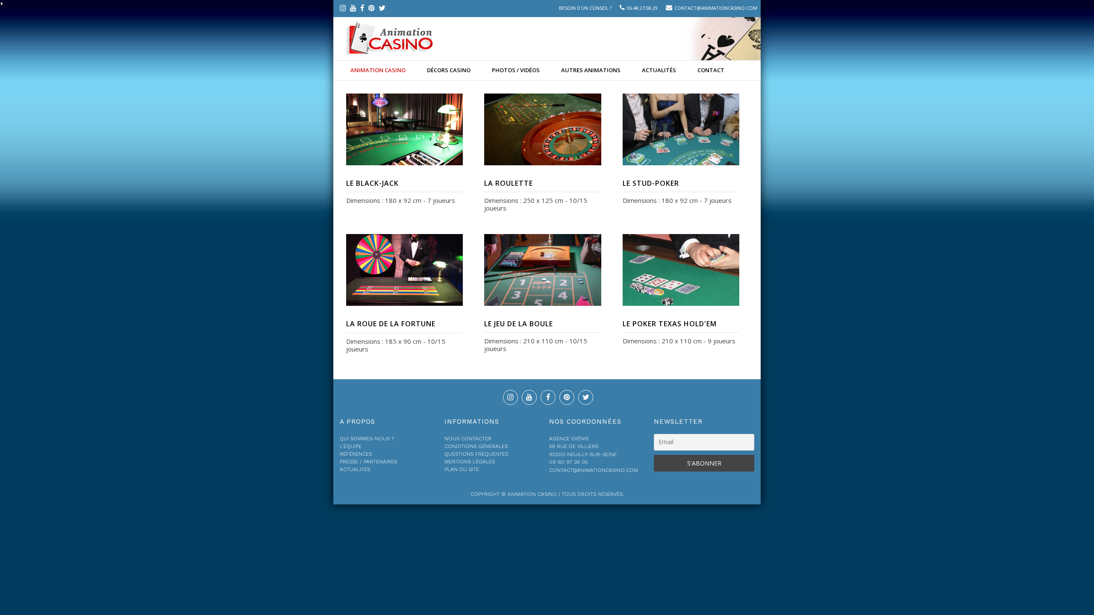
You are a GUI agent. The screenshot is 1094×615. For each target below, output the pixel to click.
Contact (710, 70)
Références (356, 454)
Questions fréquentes (476, 454)
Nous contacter (467, 439)
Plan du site (461, 469)
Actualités (659, 70)
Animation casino (378, 70)
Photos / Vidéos (516, 70)
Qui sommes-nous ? (367, 439)
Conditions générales (476, 446)
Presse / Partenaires (368, 462)
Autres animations (591, 70)
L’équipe (351, 446)
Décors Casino (449, 70)
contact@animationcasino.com (715, 8)
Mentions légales (469, 462)
